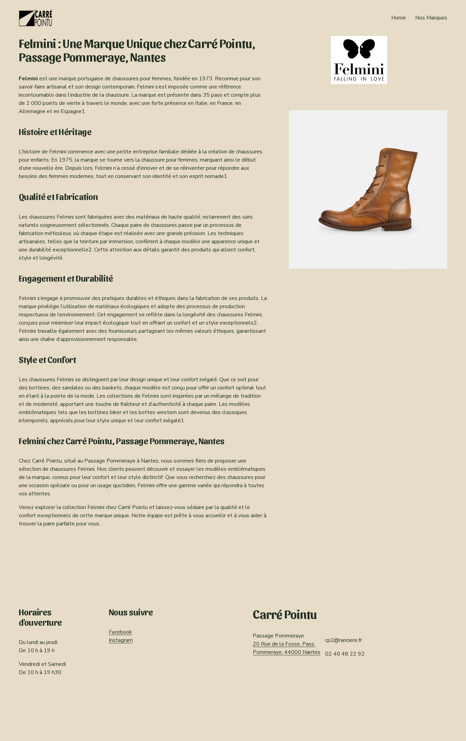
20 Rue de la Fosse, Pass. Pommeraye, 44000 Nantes (286, 648)
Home (398, 18)
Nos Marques (431, 18)
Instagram (121, 640)
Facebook (120, 632)
